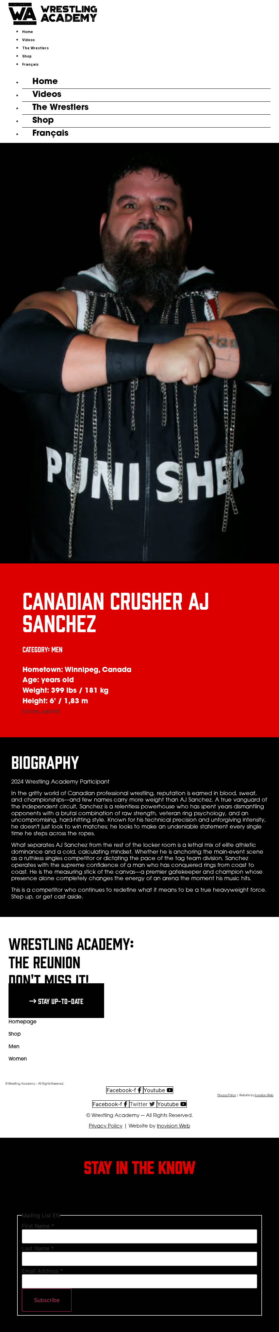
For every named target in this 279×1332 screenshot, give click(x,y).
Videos (28, 40)
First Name (38, 1226)
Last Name (38, 1248)
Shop (27, 56)
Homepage (22, 1022)
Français (30, 64)
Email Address (42, 1270)
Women (18, 1059)
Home (27, 32)
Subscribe (47, 1300)
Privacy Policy (226, 1095)
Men (14, 1047)
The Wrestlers (35, 48)
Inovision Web (264, 1095)
